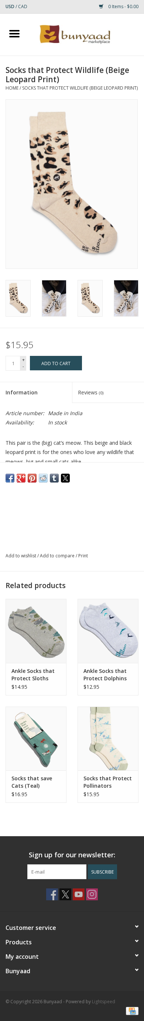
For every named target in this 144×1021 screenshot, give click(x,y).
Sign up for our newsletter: (72, 855)
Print (83, 556)
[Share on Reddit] (43, 478)
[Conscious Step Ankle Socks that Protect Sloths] (36, 631)
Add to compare (58, 556)
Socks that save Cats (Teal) (31, 782)
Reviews (90, 392)
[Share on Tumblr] (54, 478)
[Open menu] (14, 33)
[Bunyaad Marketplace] (86, 33)
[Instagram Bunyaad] (92, 894)
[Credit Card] (130, 1011)
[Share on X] (65, 478)
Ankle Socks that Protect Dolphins (105, 674)
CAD (22, 6)
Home (12, 88)
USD (11, 6)
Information (22, 392)
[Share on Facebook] (10, 478)
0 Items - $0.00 (122, 6)
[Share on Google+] (21, 478)
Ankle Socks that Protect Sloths (33, 674)
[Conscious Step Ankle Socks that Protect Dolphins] (108, 631)
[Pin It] (32, 478)
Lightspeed (103, 1001)
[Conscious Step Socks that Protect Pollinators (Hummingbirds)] (108, 739)
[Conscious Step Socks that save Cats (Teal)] (36, 739)
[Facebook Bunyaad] (52, 894)
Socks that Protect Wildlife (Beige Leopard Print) (80, 88)
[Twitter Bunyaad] (65, 894)
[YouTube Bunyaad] (79, 894)
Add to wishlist (21, 556)
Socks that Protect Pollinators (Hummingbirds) (107, 782)
